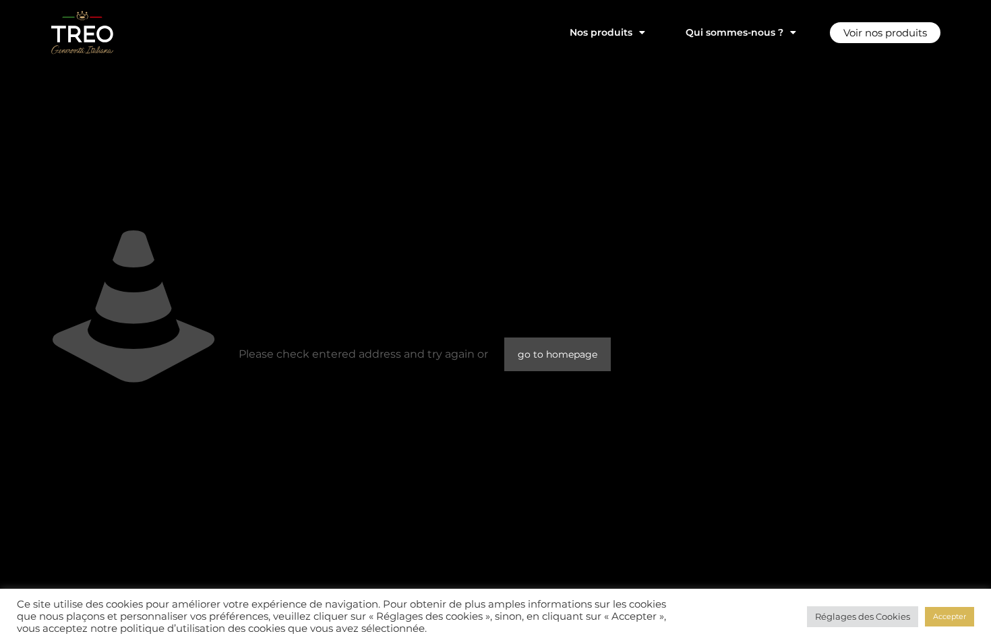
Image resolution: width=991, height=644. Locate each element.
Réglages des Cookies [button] (862, 616)
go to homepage (557, 354)
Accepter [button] (949, 616)
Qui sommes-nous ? (734, 32)
